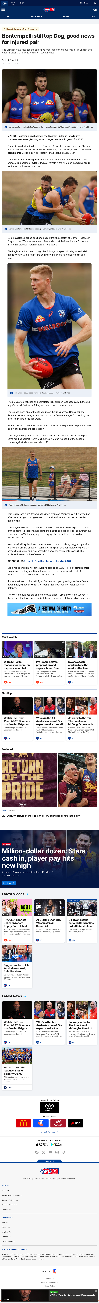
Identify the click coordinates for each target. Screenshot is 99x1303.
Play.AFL (5, 1222)
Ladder (66, 16)
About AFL (6, 1190)
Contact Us (6, 1210)
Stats (92, 16)
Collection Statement (66, 1179)
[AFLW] (13, 3)
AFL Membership (8, 1241)
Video (6, 16)
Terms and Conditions (49, 1282)
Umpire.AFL (6, 1232)
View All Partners (48, 1132)
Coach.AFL (6, 1227)
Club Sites (84, 3)
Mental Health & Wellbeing (12, 1195)
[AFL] (4, 3)
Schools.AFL (6, 1237)
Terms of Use (39, 1179)
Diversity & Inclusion (9, 1205)
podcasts (12, 810)
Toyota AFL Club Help (10, 1200)
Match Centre (36, 16)
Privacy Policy (51, 1179)
